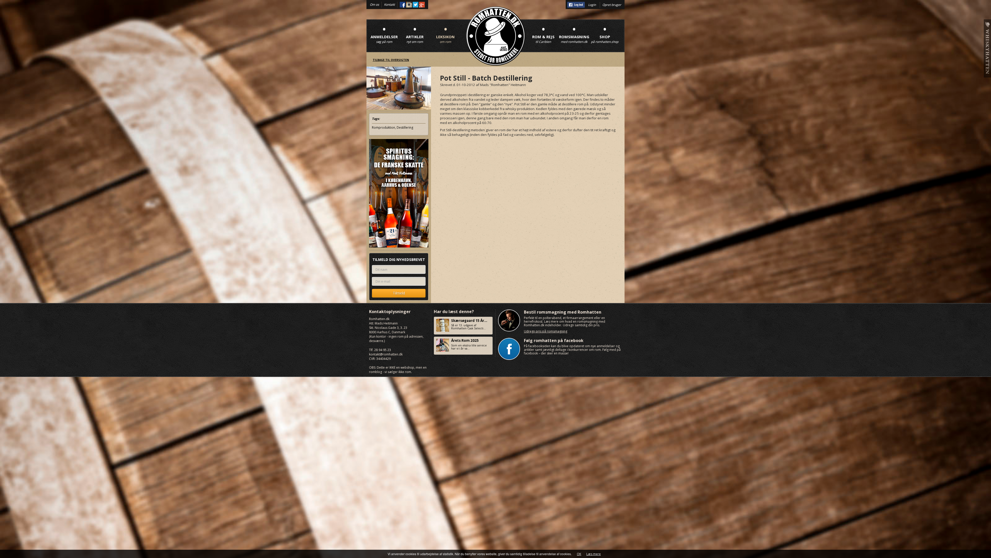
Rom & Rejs (543, 34)
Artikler (414, 34)
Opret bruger (611, 5)
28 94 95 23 (382, 350)
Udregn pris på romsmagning (545, 331)
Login (592, 5)
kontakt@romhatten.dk (386, 354)
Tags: (376, 119)
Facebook (402, 4)
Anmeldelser (384, 34)
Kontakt (389, 4)
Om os (374, 4)
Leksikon (445, 34)
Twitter (415, 4)
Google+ (422, 4)
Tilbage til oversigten (391, 60)
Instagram (409, 4)
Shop (604, 34)
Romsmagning (574, 34)
